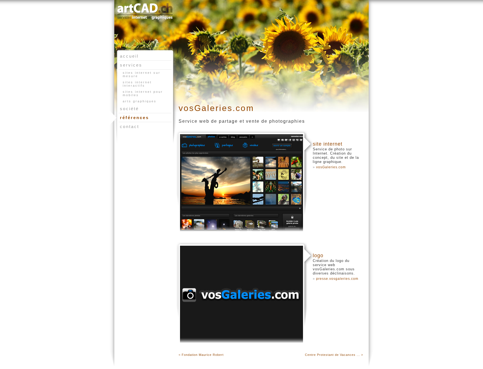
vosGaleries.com (331, 167)
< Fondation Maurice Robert (201, 354)
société (129, 108)
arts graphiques (140, 101)
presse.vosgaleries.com (337, 279)
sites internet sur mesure (141, 74)
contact (129, 126)
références (134, 117)
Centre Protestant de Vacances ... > (334, 354)
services (131, 65)
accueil (129, 56)
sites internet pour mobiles (143, 93)
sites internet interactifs (137, 84)
